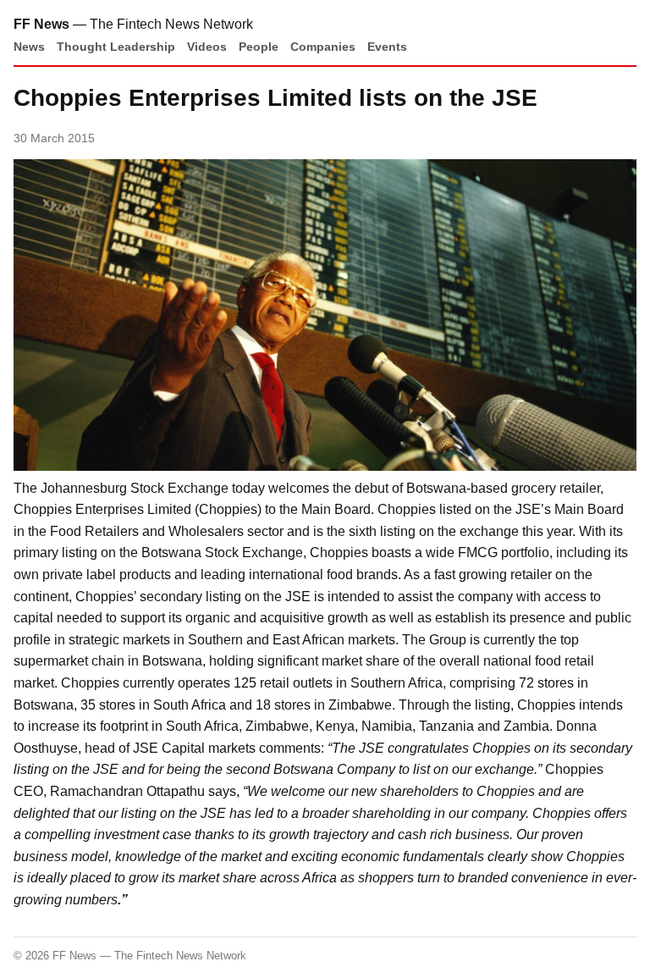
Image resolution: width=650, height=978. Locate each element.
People (258, 46)
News (29, 46)
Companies (322, 46)
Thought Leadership (116, 46)
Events (387, 46)
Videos (207, 46)
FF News (41, 24)
